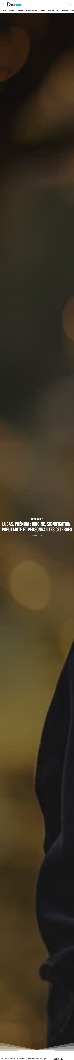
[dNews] (14, 4)
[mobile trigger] (3, 4)
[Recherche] (65, 4)
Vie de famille (37, 519)
